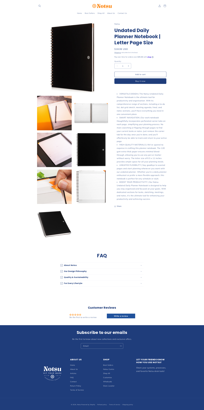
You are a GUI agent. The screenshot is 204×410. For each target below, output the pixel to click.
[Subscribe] (120, 346)
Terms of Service (77, 390)
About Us (74, 369)
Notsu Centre (108, 369)
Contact (73, 382)
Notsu (79, 404)
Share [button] (119, 206)
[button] (39, 5)
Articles (73, 373)
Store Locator (109, 386)
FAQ (72, 377)
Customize (107, 377)
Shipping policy (127, 404)
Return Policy (75, 386)
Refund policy (102, 404)
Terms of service (114, 404)
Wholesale (107, 382)
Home (72, 365)
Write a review (121, 316)
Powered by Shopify (88, 404)
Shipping (117, 52)
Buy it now (140, 81)
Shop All (106, 373)
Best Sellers (108, 365)
